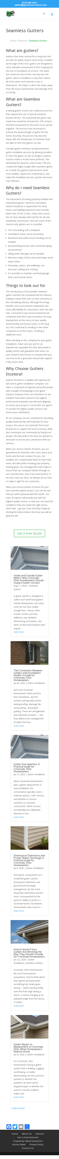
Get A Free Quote (29, 533)
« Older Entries (18, 1108)
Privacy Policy (36, 1144)
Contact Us (28, 1148)
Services (40, 1133)
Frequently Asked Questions (28, 1141)
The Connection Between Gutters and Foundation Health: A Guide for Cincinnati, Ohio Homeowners (28, 675)
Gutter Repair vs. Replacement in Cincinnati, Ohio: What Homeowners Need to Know (28, 1048)
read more (19, 631)
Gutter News (19, 1144)
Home (13, 41)
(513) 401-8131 (29, 2)
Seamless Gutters (34, 963)
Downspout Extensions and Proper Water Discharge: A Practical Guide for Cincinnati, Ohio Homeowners (29, 860)
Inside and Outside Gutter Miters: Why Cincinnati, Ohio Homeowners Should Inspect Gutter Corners (28, 579)
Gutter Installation (36, 683)
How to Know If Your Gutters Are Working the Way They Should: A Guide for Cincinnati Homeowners (29, 953)
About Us (27, 1133)
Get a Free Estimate (27, 1137)
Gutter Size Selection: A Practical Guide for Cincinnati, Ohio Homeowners (27, 768)
